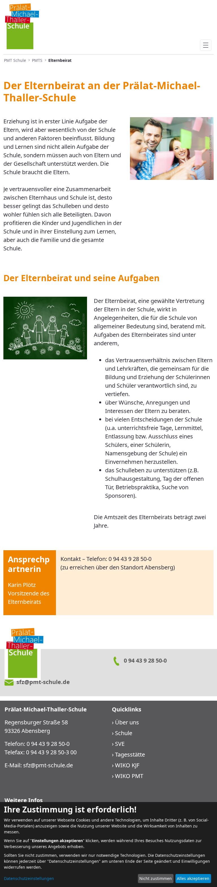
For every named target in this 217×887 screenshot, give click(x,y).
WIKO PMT (129, 776)
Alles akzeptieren (193, 878)
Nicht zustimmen (155, 878)
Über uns (127, 722)
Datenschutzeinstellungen (29, 878)
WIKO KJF (127, 765)
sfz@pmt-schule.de (48, 765)
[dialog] (108, 844)
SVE (120, 744)
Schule (123, 733)
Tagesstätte (130, 754)
